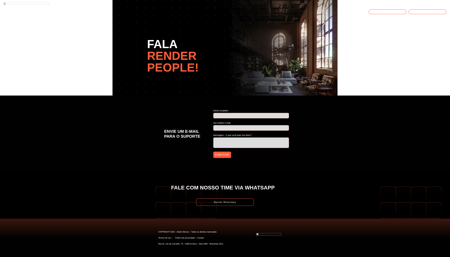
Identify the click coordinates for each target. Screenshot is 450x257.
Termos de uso (164, 238)
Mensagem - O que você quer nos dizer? (232, 135)
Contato (200, 238)
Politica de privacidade (185, 238)
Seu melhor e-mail (222, 123)
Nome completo (221, 111)
